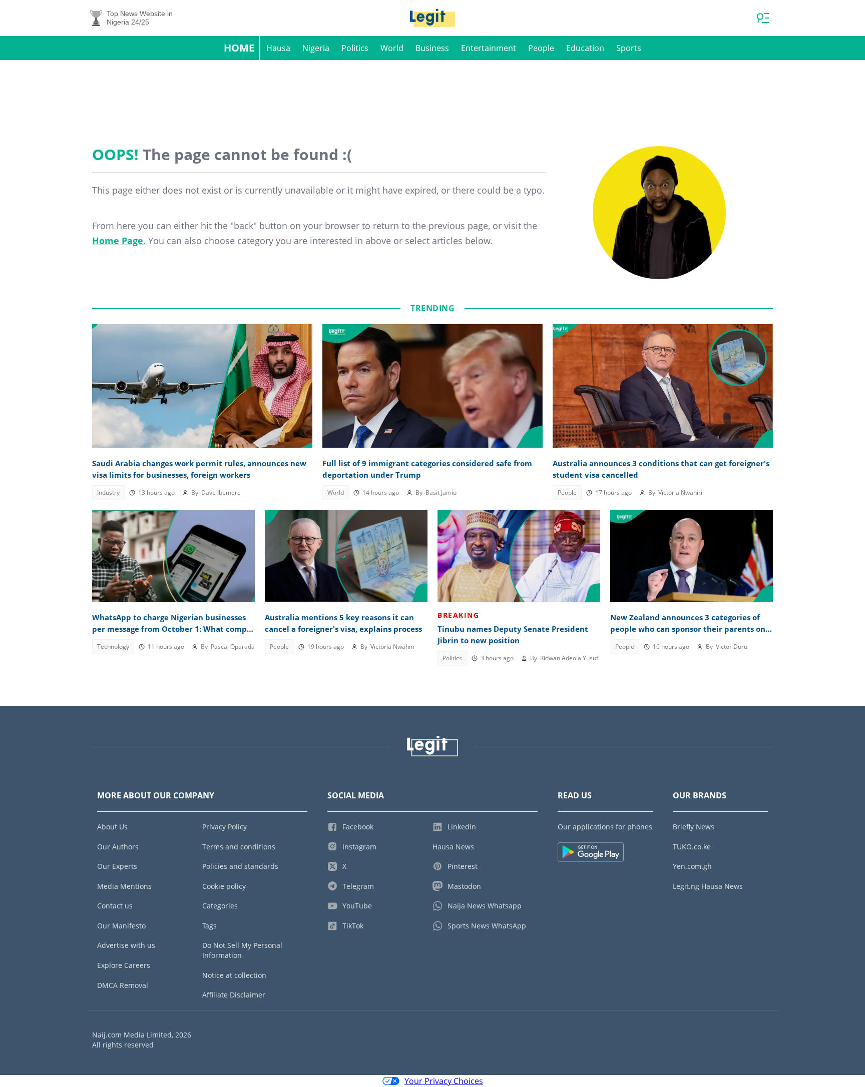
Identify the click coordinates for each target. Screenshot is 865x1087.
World (391, 48)
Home (239, 48)
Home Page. (119, 241)
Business (432, 48)
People (541, 48)
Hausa (278, 48)
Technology (113, 646)
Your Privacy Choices (443, 1080)
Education (585, 48)
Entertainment (488, 48)
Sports (628, 48)
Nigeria (315, 48)
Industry (108, 492)
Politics (354, 48)
